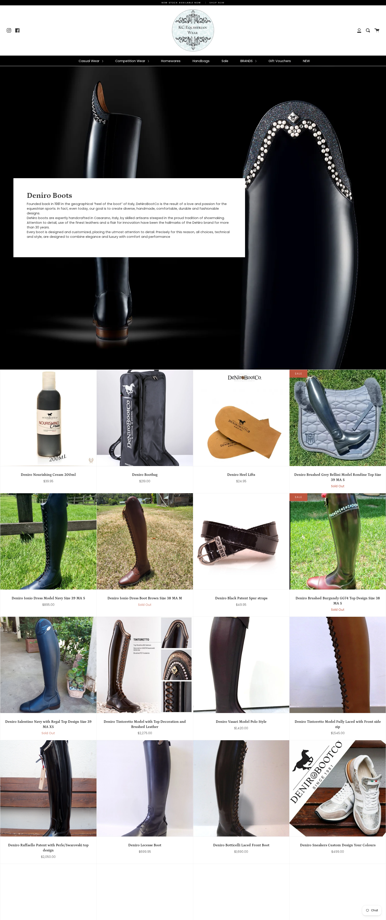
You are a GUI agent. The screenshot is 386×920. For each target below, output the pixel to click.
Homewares (170, 61)
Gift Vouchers (280, 61)
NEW (306, 61)
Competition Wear (130, 61)
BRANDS (247, 61)
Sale (225, 61)
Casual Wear (89, 61)
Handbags (201, 61)
